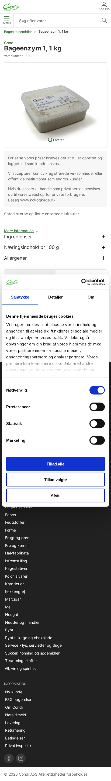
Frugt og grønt (18, 537)
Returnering (15, 730)
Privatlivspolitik (18, 745)
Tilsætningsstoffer (21, 660)
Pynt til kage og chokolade (28, 637)
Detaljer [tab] (55, 296)
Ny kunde (13, 692)
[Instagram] (21, 758)
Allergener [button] (15, 258)
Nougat (11, 614)
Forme (10, 530)
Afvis (55, 495)
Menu (7, 23)
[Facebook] (9, 758)
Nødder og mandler (22, 622)
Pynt (9, 630)
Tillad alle (55, 463)
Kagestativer (16, 568)
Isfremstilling (16, 561)
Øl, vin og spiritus (20, 668)
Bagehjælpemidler (18, 32)
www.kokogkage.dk (38, 200)
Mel (8, 607)
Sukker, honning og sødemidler (32, 653)
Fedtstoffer (15, 522)
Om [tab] (91, 296)
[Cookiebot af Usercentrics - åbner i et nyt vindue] (81, 282)
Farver (10, 514)
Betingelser (15, 738)
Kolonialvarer (16, 576)
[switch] (97, 406)
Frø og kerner (17, 545)
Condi (9, 42)
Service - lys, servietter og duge (33, 645)
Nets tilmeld (15, 715)
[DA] (11, 6)
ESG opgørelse (18, 699)
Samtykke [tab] (20, 296)
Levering (12, 722)
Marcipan (13, 599)
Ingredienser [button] (18, 236)
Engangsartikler (19, 507)
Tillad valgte (55, 479)
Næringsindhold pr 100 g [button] (31, 247)
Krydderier (14, 583)
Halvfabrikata (17, 553)
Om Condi (14, 707)
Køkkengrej (15, 591)
